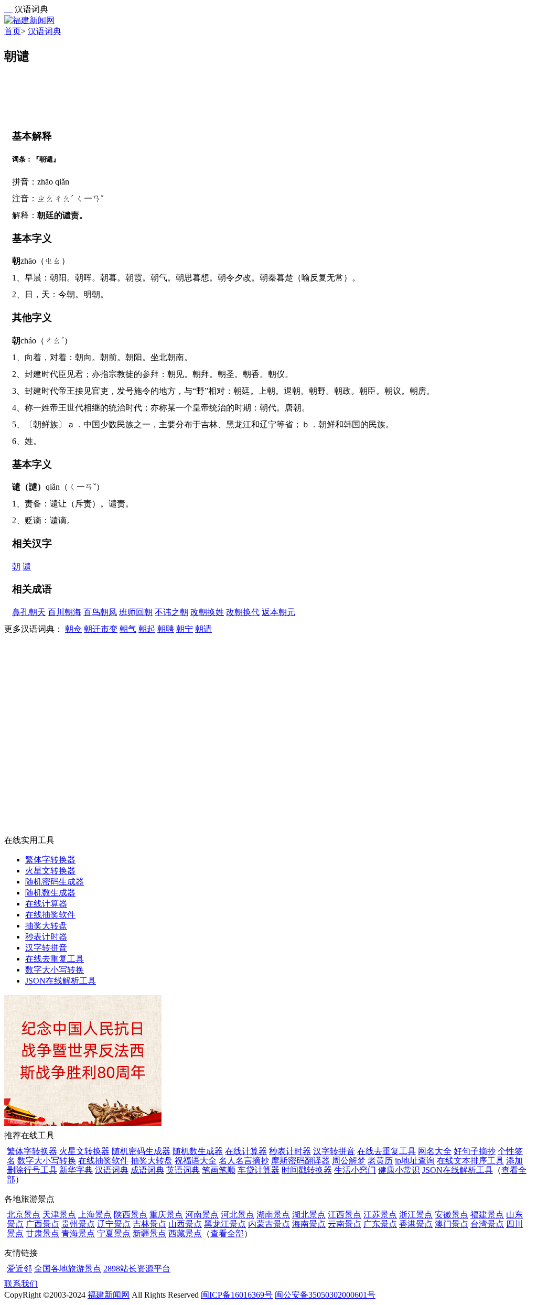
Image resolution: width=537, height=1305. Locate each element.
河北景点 (237, 1214)
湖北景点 (309, 1214)
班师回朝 (136, 612)
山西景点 (185, 1224)
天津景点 (59, 1214)
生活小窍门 (355, 1170)
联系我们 (21, 1283)
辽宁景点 (114, 1224)
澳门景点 (451, 1224)
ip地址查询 (415, 1160)
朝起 (146, 628)
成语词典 (147, 1170)
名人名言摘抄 (244, 1160)
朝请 (203, 628)
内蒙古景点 (269, 1224)
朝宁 (184, 628)
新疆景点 (149, 1233)
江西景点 (344, 1214)
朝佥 (73, 628)
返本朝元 (278, 612)
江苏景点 (380, 1214)
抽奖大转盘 (46, 925)
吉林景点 (149, 1224)
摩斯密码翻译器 (300, 1160)
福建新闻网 (109, 1294)
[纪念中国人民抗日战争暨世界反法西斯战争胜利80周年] (83, 1123)
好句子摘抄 (475, 1151)
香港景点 (416, 1224)
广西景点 (42, 1224)
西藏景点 (185, 1233)
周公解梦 (349, 1160)
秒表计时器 (46, 936)
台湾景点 (487, 1224)
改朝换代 (243, 612)
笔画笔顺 (218, 1170)
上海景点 (95, 1214)
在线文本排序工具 (470, 1160)
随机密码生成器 (54, 881)
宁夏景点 (114, 1233)
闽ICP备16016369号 (237, 1294)
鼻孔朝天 (29, 612)
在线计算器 (46, 903)
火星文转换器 (50, 870)
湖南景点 (273, 1214)
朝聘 (165, 628)
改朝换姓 (207, 612)
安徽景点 (451, 1214)
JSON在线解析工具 (60, 980)
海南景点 (309, 1224)
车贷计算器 (259, 1170)
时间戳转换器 (307, 1170)
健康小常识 (399, 1170)
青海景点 (78, 1233)
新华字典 (76, 1170)
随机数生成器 (50, 892)
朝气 (128, 628)
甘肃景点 (42, 1233)
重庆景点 (166, 1214)
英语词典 (183, 1170)
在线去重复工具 (54, 958)
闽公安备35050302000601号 (325, 1294)
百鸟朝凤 (100, 612)
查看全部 (227, 1233)
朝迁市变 (100, 628)
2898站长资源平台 (136, 1268)
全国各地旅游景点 (67, 1268)
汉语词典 (44, 31)
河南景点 (202, 1214)
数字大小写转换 (54, 969)
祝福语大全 (196, 1160)
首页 (12, 31)
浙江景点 (416, 1214)
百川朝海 (64, 612)
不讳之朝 (171, 612)
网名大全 (435, 1151)
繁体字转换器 (50, 859)
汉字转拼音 (46, 947)
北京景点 (23, 1214)
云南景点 (344, 1224)
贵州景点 (78, 1224)
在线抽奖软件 (50, 914)
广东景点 (380, 1224)
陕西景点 (130, 1214)
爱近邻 (19, 1268)
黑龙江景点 (225, 1224)
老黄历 (380, 1160)
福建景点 (487, 1214)
